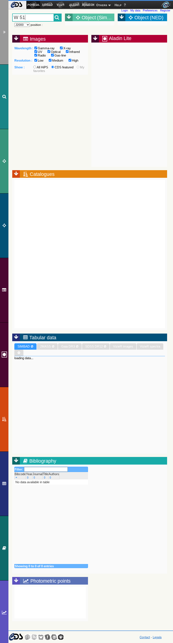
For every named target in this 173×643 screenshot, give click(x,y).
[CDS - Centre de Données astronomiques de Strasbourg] (15, 637)
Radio (42, 55)
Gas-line (60, 55)
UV (40, 52)
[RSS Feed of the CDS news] (34, 637)
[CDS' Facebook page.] (47, 637)
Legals (157, 637)
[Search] (4, 97)
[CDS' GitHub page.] (61, 637)
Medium (57, 60)
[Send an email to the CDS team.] (28, 637)
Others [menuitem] (101, 5)
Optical (56, 52)
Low (40, 60)
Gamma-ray (46, 48)
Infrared (74, 52)
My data (135, 10)
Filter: (19, 469)
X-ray (67, 48)
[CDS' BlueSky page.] (41, 637)
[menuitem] (16, 5)
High (75, 60)
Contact (145, 637)
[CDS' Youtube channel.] (54, 637)
